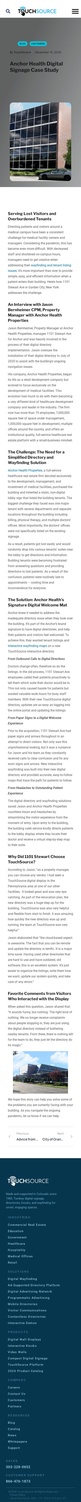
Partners (14, 1406)
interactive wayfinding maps (27, 646)
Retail (12, 1262)
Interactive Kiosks (22, 1346)
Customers (16, 1400)
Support (14, 1448)
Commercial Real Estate (27, 1225)
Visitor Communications (27, 1310)
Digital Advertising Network (30, 1291)
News (12, 1435)
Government (17, 1237)
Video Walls (17, 1352)
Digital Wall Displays (24, 1339)
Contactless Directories (27, 1316)
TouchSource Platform (25, 1364)
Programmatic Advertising (29, 1298)
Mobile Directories (23, 1304)
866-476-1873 (18, 1481)
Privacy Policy (17, 1494)
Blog (11, 1423)
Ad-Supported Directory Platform (34, 1285)
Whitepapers (18, 1441)
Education (16, 1231)
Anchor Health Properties (25, 470)
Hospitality (17, 1250)
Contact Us (17, 1394)
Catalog (14, 1429)
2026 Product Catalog (25, 1371)
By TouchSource (20, 52)
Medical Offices (20, 1256)
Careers (14, 1387)
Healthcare (16, 1244)
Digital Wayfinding (22, 1279)
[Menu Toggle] (75, 11)
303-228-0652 (18, 1467)
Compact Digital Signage (28, 1358)
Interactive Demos (22, 1323)
